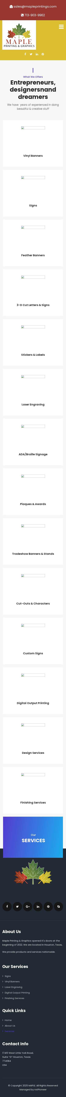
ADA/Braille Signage (33, 454)
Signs (33, 205)
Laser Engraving (33, 404)
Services (9, 1031)
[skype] (58, 906)
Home (8, 1020)
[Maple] (19, 35)
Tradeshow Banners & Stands (33, 554)
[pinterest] (42, 54)
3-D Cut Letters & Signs (33, 305)
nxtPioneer (40, 1089)
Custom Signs (33, 653)
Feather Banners (33, 255)
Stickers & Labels (33, 355)
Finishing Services (33, 802)
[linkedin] (37, 54)
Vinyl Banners (33, 156)
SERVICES (33, 838)
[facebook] (25, 54)
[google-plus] (27, 906)
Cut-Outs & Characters (33, 603)
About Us (10, 1025)
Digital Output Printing (33, 703)
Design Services (33, 753)
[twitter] (31, 54)
